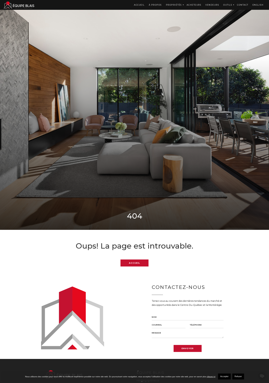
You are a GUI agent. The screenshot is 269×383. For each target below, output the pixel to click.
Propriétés (174, 5)
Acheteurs (194, 5)
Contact (242, 5)
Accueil (139, 5)
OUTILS (227, 5)
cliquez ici (211, 376)
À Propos (155, 5)
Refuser (238, 376)
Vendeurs (212, 5)
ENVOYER (188, 348)
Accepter (224, 376)
